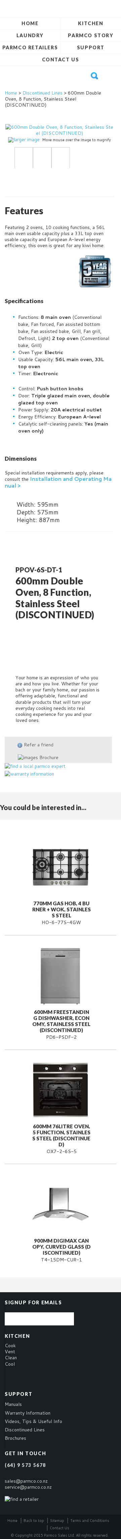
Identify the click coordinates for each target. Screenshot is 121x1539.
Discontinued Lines (43, 93)
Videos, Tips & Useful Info (33, 1421)
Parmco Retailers (30, 47)
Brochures (15, 1438)
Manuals (13, 1404)
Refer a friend (38, 744)
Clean (11, 1357)
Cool (10, 1364)
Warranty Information (27, 1413)
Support (91, 47)
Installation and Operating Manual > (58, 482)
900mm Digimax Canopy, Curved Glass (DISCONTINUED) (61, 1247)
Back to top (34, 1520)
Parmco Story (90, 35)
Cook (10, 1345)
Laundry (30, 35)
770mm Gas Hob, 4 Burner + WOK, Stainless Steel (61, 909)
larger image (26, 139)
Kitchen (90, 23)
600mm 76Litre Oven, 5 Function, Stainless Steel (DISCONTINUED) (61, 1135)
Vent (10, 1351)
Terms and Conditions (89, 1520)
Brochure (48, 757)
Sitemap (57, 1520)
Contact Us (60, 59)
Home (30, 23)
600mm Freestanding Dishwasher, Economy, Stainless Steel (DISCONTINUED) (61, 1021)
